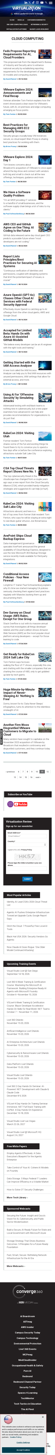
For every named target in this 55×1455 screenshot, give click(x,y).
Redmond (27, 1376)
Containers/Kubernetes (36, 20)
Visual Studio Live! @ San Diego (22, 970)
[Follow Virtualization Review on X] (30, 2)
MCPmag (27, 1354)
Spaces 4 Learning (27, 1392)
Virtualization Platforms (16, 29)
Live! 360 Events (27, 1349)
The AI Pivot (27, 1409)
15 (26, 777)
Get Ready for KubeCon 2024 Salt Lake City (18, 656)
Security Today (27, 1387)
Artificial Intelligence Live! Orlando (23, 1031)
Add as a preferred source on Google (28, 14)
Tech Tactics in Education (27, 1403)
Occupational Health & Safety (27, 1365)
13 (15, 777)
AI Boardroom (27, 1316)
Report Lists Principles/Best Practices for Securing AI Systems (20, 261)
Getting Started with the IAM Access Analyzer (19, 364)
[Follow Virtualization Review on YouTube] (41, 2)
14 (20, 777)
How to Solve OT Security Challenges (25, 1189)
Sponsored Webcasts (18, 1208)
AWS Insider (27, 1327)
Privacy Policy (26, 850)
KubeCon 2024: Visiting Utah (18, 434)
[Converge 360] (27, 1292)
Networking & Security (39, 24)
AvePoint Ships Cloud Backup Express (17, 537)
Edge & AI (21, 20)
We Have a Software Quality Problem (16, 193)
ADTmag (27, 1321)
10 (37, 772)
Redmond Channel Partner (27, 1381)
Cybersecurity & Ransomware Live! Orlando (28, 1053)
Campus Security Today (27, 1332)
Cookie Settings (23, 1442)
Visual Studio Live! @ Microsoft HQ (24, 1132)
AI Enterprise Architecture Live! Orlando (26, 1042)
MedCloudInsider (27, 1360)
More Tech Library (16, 1197)
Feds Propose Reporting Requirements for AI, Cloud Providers (19, 54)
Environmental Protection (27, 1343)
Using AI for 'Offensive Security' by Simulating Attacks (18, 398)
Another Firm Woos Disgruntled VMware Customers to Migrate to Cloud (19, 729)
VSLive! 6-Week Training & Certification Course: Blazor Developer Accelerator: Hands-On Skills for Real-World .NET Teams (28, 1005)
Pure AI (27, 1371)
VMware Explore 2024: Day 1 (18, 158)
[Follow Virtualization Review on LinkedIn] (26, 3)
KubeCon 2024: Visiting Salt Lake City (18, 505)
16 (31, 777)
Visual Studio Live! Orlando (19, 1075)
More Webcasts (15, 1266)
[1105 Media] (27, 1303)
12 (47, 772)
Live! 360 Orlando (15, 1020)
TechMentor (27, 1398)
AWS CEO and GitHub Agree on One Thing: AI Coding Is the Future (18, 227)
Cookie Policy (15, 1437)
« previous (10, 772)
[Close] (43, 1417)
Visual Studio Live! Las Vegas (21, 1121)
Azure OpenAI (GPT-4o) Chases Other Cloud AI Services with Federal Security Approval (19, 299)
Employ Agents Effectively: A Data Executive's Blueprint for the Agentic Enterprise (24, 1156)
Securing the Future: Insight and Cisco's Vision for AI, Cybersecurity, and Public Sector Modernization (26, 1218)
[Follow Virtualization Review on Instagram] (37, 3)
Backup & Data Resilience (39, 29)
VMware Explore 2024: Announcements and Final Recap (18, 93)
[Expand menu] (50, 3)
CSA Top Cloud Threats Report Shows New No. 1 (19, 470)
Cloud (12, 20)
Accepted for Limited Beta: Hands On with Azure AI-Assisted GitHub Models (17, 335)
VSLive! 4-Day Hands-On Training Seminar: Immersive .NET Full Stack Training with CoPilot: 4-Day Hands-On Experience (27, 1106)
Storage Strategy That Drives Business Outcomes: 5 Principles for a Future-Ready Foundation (27, 1244)
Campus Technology (27, 1338)
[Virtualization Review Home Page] (27, 9)
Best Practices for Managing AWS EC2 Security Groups (16, 128)
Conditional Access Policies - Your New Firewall (16, 577)
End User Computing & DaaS (17, 24)
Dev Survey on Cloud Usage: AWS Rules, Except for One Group (17, 616)
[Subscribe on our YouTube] (15, 806)
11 (42, 772)
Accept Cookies (23, 1450)
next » (38, 777)
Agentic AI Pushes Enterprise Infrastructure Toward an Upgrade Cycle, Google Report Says (28, 915)
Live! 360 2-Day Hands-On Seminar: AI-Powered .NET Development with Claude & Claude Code (28, 1089)
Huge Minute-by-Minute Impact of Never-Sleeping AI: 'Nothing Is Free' (19, 694)
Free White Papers (17, 1146)
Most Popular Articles (19, 895)
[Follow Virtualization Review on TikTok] (33, 3)
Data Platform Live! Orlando (20, 1064)
